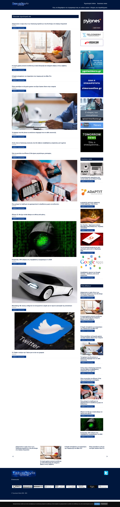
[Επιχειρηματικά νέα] (91, 110)
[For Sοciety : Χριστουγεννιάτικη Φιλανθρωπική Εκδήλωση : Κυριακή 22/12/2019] (91, 216)
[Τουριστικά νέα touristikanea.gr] (49, 487)
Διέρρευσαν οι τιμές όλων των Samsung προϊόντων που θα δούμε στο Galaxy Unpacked (27, 448)
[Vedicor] (91, 43)
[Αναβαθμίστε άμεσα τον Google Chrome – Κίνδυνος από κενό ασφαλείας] (91, 263)
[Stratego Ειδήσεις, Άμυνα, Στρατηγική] (103, 487)
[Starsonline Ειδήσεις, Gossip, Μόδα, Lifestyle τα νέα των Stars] (92, 487)
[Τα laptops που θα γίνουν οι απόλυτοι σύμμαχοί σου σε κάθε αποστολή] (44, 112)
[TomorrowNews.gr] (91, 141)
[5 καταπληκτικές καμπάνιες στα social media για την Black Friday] (91, 170)
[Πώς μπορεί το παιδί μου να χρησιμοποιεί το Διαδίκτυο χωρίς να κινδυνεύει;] (44, 181)
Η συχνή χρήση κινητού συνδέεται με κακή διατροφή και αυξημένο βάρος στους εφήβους (50, 463)
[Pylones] (91, 21)
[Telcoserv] (91, 35)
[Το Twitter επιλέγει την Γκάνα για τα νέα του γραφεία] (44, 331)
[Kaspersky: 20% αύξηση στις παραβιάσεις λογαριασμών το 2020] (44, 239)
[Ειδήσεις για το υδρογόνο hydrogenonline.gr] (71, 487)
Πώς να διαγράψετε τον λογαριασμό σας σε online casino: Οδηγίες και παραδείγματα (26, 498)
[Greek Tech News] (91, 125)
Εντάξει (97, 503)
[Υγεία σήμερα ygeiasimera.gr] (60, 487)
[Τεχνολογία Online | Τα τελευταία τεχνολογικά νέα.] (20, 4)
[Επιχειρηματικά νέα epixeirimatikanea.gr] (27, 487)
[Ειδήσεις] (38, 487)
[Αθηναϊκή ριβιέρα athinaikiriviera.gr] (81, 487)
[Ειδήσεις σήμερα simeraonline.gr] (17, 487)
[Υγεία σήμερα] (91, 62)
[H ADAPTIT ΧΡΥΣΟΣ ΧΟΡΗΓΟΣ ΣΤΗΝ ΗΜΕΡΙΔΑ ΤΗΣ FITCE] (91, 193)
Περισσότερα (104, 503)
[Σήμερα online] (91, 86)
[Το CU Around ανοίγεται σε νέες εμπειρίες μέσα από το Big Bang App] (91, 240)
